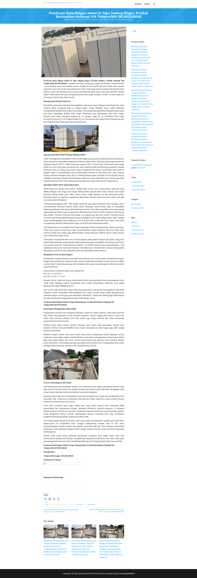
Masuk (134, 222)
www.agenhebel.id (127, 573)
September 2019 (138, 190)
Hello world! (140, 168)
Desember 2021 (137, 186)
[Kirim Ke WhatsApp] (58, 499)
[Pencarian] (154, 4)
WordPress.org (137, 234)
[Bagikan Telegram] (54, 499)
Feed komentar (137, 230)
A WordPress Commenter (141, 165)
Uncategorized (137, 208)
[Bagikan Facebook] (45, 499)
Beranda (66, 19)
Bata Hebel (80, 504)
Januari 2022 (136, 182)
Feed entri (135, 226)
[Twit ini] (50, 499)
